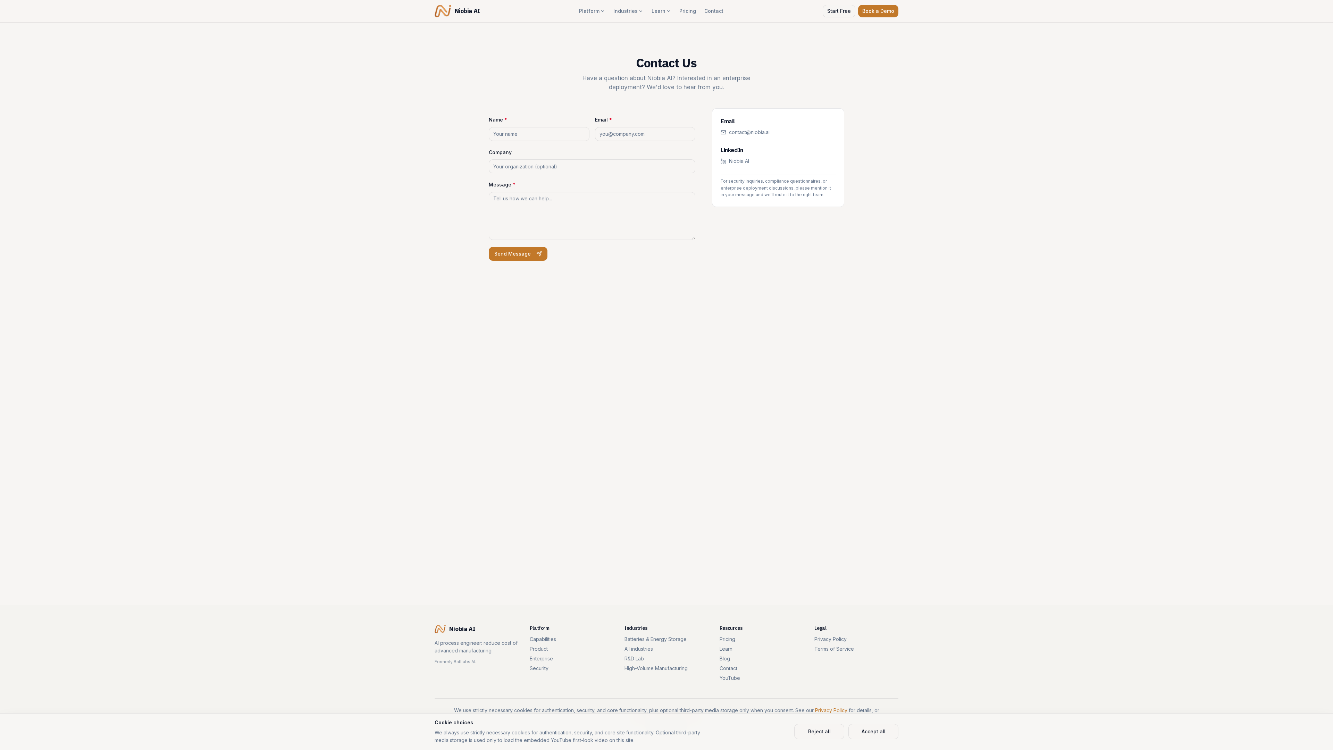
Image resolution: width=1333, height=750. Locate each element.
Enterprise (541, 658)
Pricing (687, 11)
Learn (658, 11)
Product (539, 649)
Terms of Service (834, 649)
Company (500, 152)
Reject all (819, 731)
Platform (589, 11)
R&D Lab (634, 658)
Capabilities (543, 639)
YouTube (730, 678)
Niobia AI (739, 161)
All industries (638, 649)
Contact (713, 11)
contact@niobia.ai (749, 132)
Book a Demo (878, 11)
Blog (725, 658)
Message (502, 185)
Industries (625, 11)
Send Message (512, 254)
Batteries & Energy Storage (655, 639)
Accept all (874, 731)
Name (498, 120)
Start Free (839, 11)
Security (539, 668)
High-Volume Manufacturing (656, 668)
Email (603, 120)
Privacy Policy (830, 639)
